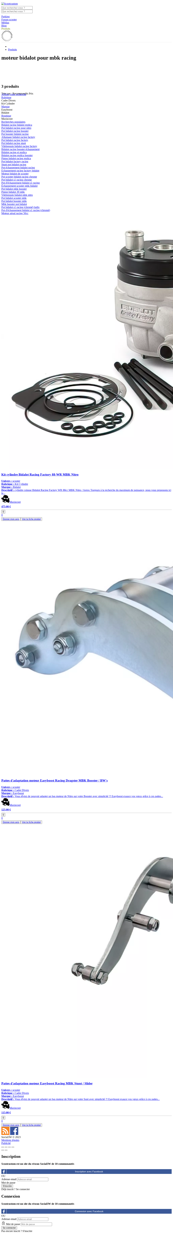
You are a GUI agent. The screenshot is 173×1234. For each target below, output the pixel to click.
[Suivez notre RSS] (5, 1134)
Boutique (6, 115)
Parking (5, 16)
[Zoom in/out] (12, 1147)
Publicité (6, 1143)
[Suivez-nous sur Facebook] (14, 1134)
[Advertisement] (86, 72)
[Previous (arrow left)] (2, 1150)
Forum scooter (9, 19)
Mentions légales (10, 1140)
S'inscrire (27, 1231)
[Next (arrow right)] (6, 1150)
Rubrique (6, 97)
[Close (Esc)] (2, 1147)
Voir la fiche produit (31, 519)
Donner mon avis (11, 519)
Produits (5, 28)
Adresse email (8, 1179)
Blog (4, 25)
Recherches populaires (13, 121)
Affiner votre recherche (13, 94)
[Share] (6, 1147)
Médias (5, 22)
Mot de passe (8, 1182)
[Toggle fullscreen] (9, 1147)
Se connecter (23, 1189)
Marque (5, 106)
